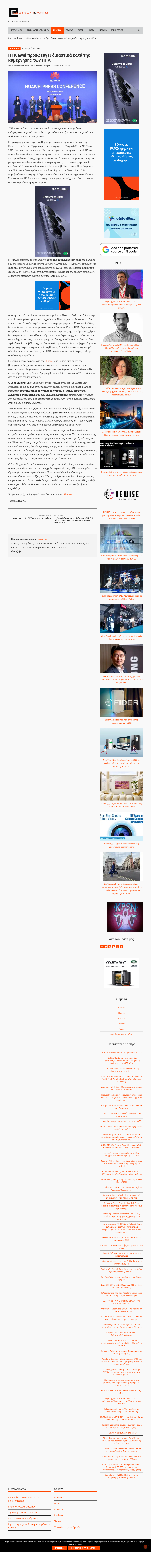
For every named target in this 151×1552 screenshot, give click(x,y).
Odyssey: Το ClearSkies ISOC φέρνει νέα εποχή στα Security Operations (121, 1310)
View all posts (42, 539)
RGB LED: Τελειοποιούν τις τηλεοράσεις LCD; (122, 1052)
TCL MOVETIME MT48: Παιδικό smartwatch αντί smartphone (121, 1114)
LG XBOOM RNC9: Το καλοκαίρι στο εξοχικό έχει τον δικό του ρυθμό (121, 1128)
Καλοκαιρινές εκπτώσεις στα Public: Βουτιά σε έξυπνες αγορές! (121, 1262)
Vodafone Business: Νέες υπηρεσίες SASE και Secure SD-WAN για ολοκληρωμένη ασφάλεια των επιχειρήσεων (121, 1361)
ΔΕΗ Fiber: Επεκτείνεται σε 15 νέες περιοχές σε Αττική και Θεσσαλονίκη (121, 1188)
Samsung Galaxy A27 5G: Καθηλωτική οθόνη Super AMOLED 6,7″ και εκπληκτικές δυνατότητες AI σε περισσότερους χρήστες (121, 1467)
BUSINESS (57, 30)
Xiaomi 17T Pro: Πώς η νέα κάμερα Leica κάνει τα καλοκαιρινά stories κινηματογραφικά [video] (121, 1163)
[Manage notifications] (145, 1547)
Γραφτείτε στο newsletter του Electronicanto (24, 1499)
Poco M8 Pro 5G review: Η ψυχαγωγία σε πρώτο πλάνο (121, 1246)
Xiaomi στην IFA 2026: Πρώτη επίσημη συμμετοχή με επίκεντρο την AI (121, 1476)
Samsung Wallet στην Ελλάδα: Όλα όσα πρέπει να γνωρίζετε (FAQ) (121, 1352)
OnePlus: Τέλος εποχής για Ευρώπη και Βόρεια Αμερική (121, 1278)
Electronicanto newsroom (23, 66)
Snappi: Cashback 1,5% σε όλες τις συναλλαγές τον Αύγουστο (121, 1106)
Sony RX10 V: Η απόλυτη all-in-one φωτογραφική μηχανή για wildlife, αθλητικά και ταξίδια (121, 1343)
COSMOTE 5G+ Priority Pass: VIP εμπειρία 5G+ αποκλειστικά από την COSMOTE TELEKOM (121, 1146)
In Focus (121, 1018)
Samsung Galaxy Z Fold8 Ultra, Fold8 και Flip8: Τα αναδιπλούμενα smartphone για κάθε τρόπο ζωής (121, 1206)
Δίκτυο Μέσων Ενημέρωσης (23, 1518)
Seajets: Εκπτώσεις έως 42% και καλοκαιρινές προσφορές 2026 (121, 1238)
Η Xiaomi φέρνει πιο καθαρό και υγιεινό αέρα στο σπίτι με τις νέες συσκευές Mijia (121, 1426)
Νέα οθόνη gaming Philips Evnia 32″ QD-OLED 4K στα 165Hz (121, 1180)
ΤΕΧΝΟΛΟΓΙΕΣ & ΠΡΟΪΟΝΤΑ (38, 30)
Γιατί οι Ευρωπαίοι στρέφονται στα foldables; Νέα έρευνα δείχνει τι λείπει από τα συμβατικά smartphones (121, 1097)
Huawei (49, 361)
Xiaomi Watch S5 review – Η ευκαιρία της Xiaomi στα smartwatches (121, 1069)
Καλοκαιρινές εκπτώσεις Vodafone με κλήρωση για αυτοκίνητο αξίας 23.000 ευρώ (122, 1294)
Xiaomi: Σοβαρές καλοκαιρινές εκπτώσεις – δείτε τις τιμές (122, 1254)
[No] (148, 1545)
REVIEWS (69, 30)
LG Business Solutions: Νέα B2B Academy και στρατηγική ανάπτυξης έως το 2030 (121, 1450)
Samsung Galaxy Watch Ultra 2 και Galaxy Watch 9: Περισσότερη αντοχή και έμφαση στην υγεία (121, 1216)
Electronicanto (16, 38)
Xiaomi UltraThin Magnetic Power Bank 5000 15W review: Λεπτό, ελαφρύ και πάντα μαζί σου (122, 1172)
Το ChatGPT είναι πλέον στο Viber (121, 1433)
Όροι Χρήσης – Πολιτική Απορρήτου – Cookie (29, 1526)
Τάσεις (121, 1029)
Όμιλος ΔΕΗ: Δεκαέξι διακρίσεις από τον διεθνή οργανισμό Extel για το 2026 (121, 1270)
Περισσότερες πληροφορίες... (84, 1548)
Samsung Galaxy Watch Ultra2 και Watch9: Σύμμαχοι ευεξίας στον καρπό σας (121, 1196)
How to (121, 1013)
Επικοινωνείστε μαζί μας (21, 1506)
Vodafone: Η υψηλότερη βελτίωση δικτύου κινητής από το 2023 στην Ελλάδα (121, 1458)
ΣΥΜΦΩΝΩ (59, 1548)
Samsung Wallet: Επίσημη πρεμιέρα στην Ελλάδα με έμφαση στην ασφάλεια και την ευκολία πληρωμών (121, 1372)
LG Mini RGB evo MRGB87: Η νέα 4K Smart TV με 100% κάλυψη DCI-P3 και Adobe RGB (121, 1418)
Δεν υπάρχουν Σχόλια (44, 66)
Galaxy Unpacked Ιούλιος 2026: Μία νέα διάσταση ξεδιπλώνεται (121, 1333)
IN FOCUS (103, 30)
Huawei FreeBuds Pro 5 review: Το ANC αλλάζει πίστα (121, 1391)
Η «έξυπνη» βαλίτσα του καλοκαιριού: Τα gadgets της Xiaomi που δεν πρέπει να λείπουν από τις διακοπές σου (121, 1137)
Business (14, 48)
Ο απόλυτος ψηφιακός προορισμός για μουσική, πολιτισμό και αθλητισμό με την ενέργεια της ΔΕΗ (121, 1383)
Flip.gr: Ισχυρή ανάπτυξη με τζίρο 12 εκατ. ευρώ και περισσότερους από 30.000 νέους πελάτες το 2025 (121, 1441)
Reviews (121, 1023)
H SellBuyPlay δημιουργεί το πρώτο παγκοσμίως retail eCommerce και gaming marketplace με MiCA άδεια (121, 1060)
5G (15, 500)
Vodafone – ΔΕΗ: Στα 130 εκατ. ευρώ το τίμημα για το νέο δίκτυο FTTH (121, 1088)
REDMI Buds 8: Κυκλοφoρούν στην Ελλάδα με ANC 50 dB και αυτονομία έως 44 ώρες (121, 1318)
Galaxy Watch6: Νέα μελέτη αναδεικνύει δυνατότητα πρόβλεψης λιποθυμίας (121, 1410)
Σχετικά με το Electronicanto (23, 1512)
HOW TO (91, 30)
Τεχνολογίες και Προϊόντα (121, 1034)
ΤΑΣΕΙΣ (80, 30)
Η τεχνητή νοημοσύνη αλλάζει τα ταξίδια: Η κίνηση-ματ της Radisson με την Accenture (121, 1154)
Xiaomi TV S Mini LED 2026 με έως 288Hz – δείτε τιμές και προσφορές (121, 1286)
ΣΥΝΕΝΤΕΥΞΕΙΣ (117, 30)
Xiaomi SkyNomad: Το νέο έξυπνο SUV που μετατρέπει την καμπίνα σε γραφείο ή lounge (121, 1326)
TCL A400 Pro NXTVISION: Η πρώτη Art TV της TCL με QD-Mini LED (121, 1302)
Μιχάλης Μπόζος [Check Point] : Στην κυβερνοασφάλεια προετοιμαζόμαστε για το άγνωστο (121, 1401)
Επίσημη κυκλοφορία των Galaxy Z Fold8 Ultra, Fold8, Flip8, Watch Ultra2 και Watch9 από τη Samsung (121, 1079)
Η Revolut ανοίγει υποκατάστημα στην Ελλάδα (121, 1121)
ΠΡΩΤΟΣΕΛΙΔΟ (16, 30)
